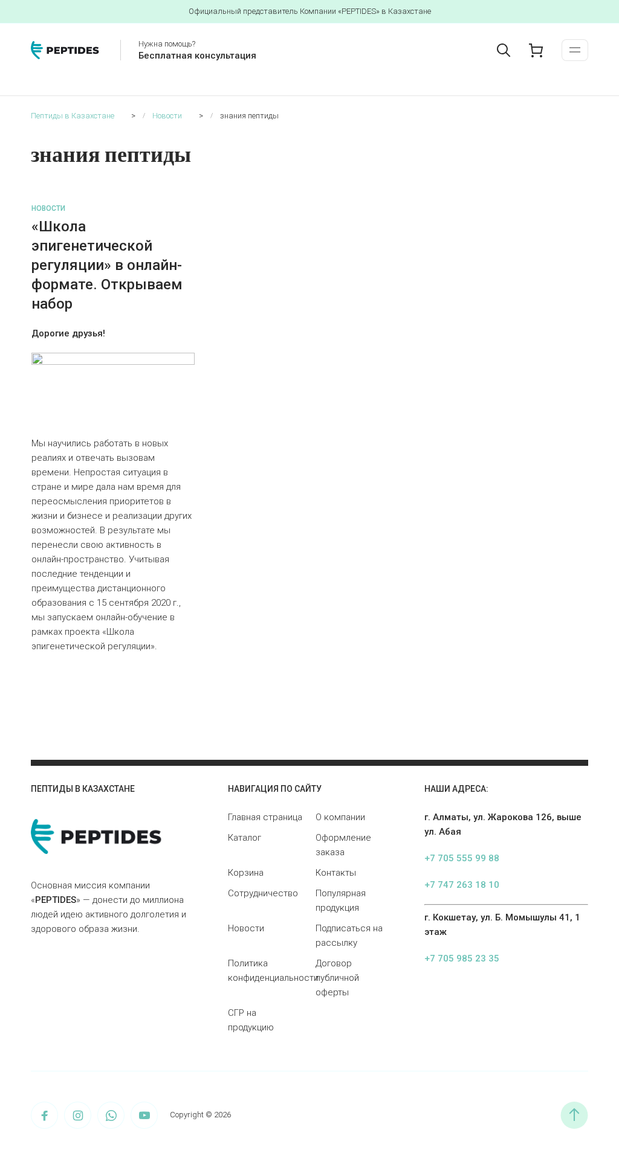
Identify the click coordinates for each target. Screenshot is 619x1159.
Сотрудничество (263, 893)
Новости (48, 208)
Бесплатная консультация (197, 55)
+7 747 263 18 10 (461, 884)
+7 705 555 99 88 (461, 858)
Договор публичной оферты (337, 978)
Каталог (244, 837)
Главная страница (265, 817)
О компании (340, 817)
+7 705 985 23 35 (461, 958)
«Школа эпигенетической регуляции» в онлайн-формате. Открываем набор (107, 265)
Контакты (336, 872)
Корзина (246, 872)
